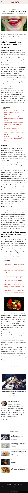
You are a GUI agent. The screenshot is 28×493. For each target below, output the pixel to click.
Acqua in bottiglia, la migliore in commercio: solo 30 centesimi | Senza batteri (14, 132)
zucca (18, 210)
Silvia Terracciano (11, 13)
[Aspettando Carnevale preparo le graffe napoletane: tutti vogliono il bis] (5, 453)
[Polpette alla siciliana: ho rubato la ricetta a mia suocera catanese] (5, 470)
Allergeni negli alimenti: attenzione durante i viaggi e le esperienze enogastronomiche (18, 436)
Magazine (14, 9)
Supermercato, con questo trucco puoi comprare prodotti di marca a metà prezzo (14, 118)
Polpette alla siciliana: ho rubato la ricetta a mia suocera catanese (19, 468)
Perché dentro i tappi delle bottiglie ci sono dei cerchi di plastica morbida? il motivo (14, 138)
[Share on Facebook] (11, 366)
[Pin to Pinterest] (14, 366)
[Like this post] (9, 366)
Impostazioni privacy (23, 492)
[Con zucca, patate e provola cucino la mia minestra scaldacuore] (5, 462)
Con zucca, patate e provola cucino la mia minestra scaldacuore (17, 461)
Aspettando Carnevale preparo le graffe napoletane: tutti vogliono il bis (18, 453)
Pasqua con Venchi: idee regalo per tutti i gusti (18, 444)
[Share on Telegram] (19, 366)
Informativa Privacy (17, 484)
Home (2, 7)
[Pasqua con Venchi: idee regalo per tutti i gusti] (5, 445)
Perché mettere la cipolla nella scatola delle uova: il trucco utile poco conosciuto (14, 112)
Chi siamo (8, 484)
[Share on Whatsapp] (17, 366)
